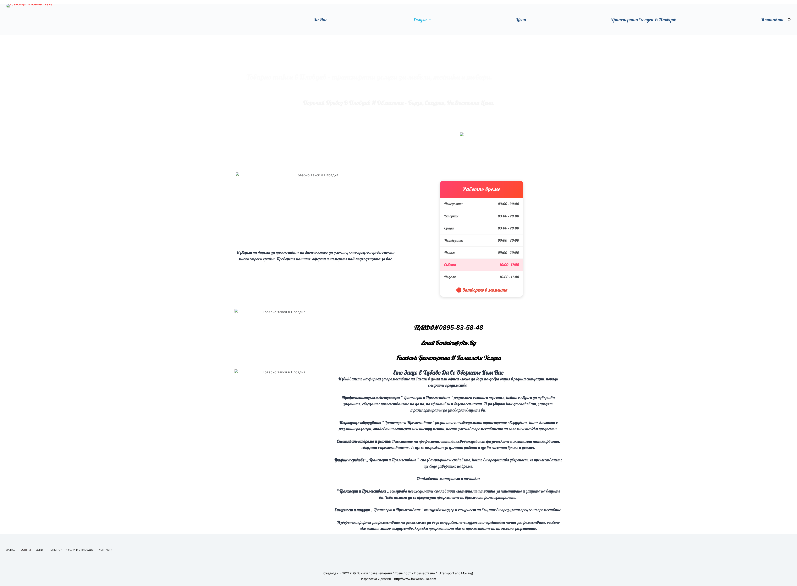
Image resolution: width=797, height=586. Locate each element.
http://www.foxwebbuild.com (415, 579)
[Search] (789, 19)
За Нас (320, 20)
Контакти (772, 20)
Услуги (419, 20)
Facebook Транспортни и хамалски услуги (448, 357)
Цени (521, 20)
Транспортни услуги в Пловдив (643, 20)
